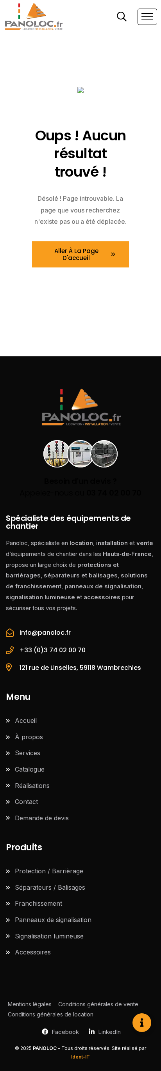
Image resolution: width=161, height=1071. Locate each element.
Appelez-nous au (80, 487)
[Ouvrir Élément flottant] (141, 1022)
